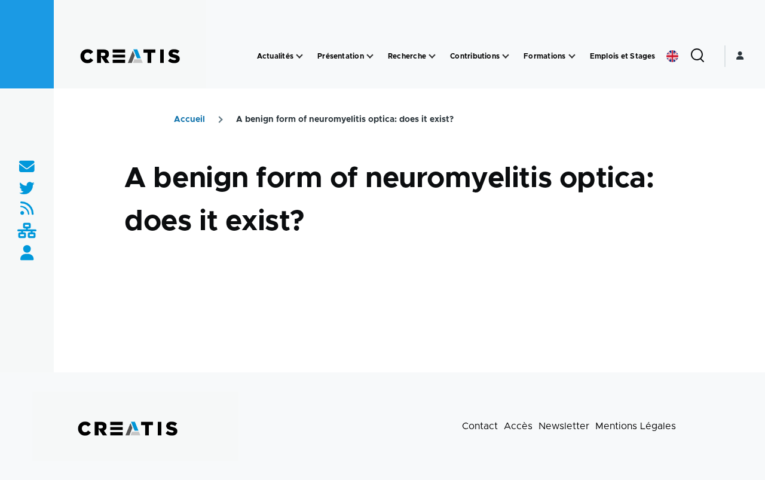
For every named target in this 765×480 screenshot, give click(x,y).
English (672, 56)
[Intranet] (26, 231)
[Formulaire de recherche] (697, 56)
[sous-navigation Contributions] (506, 56)
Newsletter (563, 426)
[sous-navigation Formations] (572, 56)
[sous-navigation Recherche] (432, 56)
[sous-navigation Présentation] (370, 56)
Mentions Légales (635, 426)
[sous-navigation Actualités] (299, 56)
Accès (518, 426)
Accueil (189, 119)
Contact (480, 426)
